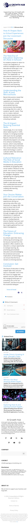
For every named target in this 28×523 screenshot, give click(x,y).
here (17, 521)
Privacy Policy (14, 510)
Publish (21, 331)
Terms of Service (14, 506)
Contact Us (14, 501)
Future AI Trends (11, 289)
